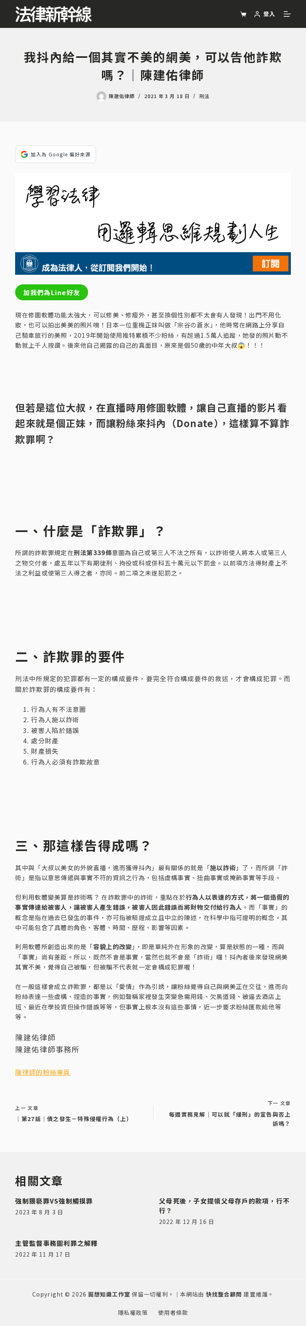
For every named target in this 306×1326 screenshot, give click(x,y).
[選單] (287, 14)
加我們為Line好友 (51, 292)
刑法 (204, 96)
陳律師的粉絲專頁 (42, 1072)
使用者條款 (173, 1312)
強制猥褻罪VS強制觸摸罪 (54, 1201)
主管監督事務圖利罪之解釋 (56, 1243)
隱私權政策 (133, 1312)
